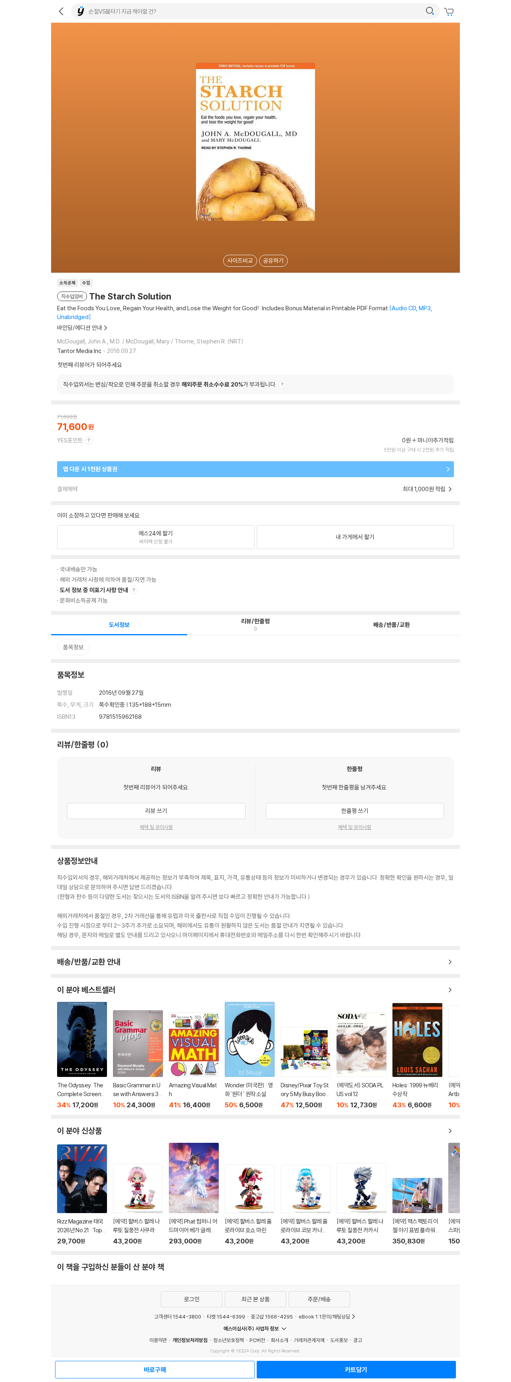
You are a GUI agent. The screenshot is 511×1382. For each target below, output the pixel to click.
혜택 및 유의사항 (156, 827)
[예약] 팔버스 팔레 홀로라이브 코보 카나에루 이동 (306, 1205)
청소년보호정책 (228, 1340)
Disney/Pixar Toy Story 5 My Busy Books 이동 (306, 1068)
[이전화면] (61, 11)
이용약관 (158, 1340)
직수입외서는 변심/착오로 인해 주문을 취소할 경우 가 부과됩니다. (170, 384)
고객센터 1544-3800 (177, 1316)
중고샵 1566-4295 (272, 1316)
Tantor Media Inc (79, 351)
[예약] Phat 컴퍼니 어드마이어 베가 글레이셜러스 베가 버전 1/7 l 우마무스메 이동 (194, 1194)
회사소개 (279, 1340)
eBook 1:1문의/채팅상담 (324, 1316)
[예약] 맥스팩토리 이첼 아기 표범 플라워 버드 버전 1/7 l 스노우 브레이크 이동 (417, 1211)
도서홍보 (339, 1340)
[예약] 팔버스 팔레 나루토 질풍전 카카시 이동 (361, 1204)
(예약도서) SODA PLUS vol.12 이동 (361, 1061)
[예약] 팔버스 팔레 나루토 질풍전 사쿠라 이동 (138, 1204)
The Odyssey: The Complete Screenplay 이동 (82, 1055)
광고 (357, 1340)
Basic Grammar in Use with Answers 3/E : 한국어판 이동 (138, 1059)
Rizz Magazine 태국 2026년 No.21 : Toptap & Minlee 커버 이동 (82, 1194)
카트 (450, 12)
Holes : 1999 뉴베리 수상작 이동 (417, 1056)
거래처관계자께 (309, 1340)
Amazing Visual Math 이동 (194, 1060)
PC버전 (257, 1340)
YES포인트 (70, 440)
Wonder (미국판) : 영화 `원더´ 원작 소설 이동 (250, 1055)
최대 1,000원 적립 (425, 489)
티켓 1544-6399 (226, 1316)
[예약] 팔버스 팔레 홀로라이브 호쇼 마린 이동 (250, 1204)
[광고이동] (430, 11)
